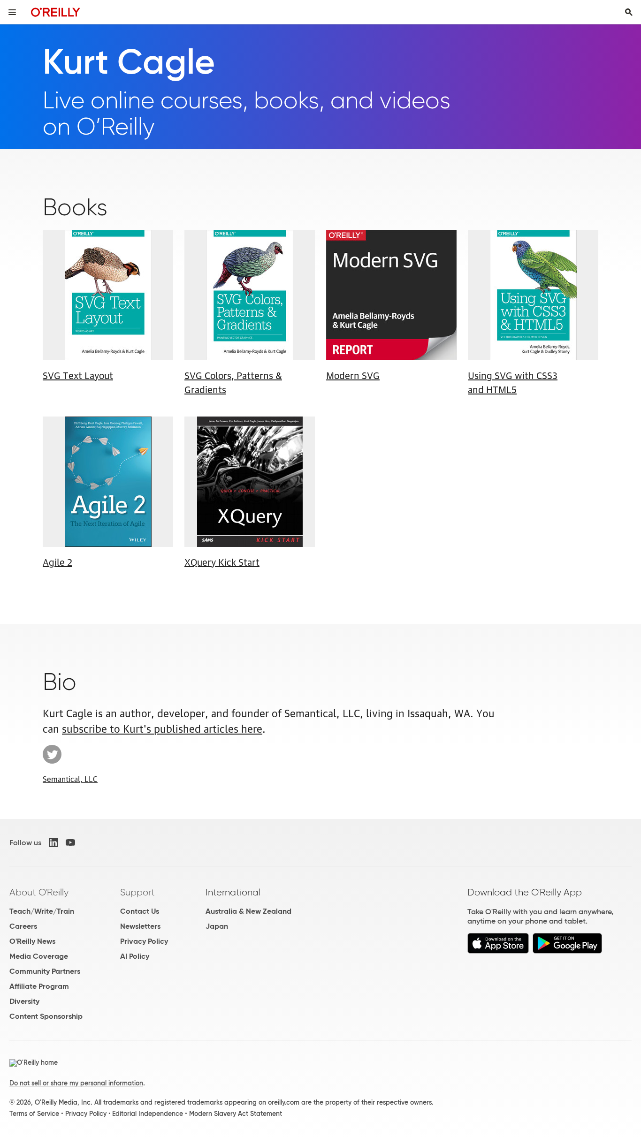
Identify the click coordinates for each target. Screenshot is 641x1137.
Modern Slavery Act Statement (235, 1113)
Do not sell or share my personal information (76, 1083)
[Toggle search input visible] (629, 12)
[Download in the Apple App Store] (498, 951)
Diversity (24, 1001)
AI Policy (134, 956)
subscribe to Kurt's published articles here (162, 727)
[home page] (55, 12)
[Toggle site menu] (12, 12)
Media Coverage (38, 956)
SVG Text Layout (78, 374)
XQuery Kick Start (221, 561)
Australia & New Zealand (248, 911)
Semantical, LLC (70, 778)
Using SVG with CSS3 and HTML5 (512, 381)
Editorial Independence (147, 1113)
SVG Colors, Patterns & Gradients (233, 381)
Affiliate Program (39, 986)
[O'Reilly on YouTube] (70, 842)
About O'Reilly (39, 892)
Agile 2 (57, 561)
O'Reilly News (32, 941)
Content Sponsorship (46, 1016)
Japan (217, 926)
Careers (23, 926)
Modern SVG (353, 374)
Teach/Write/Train (41, 911)
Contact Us (139, 911)
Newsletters (140, 926)
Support (137, 892)
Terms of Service (34, 1113)
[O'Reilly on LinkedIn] (53, 842)
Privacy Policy (144, 941)
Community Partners (44, 971)
